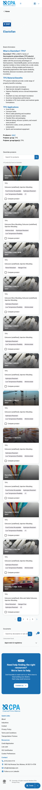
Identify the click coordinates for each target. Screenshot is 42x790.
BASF (14, 135)
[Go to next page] (37, 619)
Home (7, 11)
